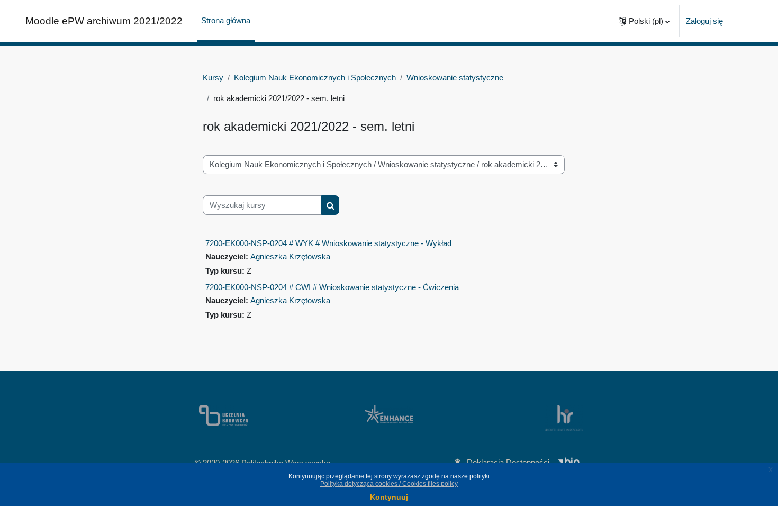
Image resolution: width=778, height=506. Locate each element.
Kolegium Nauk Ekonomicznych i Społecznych (315, 77)
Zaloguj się (704, 20)
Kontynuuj (389, 497)
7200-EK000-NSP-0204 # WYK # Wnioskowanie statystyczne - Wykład (328, 243)
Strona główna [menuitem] (225, 20)
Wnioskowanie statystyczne (454, 77)
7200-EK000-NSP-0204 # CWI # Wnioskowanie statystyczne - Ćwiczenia (332, 287)
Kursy (213, 77)
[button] (644, 21)
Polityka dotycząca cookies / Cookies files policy (389, 483)
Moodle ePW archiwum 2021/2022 (104, 20)
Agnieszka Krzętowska (290, 256)
